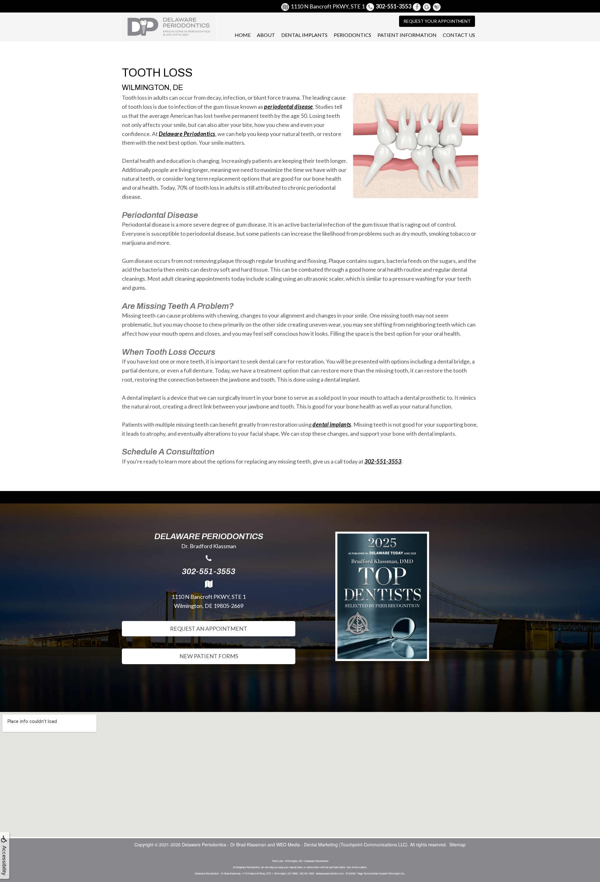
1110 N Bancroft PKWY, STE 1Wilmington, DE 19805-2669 (209, 601)
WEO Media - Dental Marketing (307, 844)
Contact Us (459, 35)
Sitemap (457, 844)
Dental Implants (304, 35)
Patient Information (407, 35)
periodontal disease (288, 106)
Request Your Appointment (437, 21)
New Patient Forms (208, 656)
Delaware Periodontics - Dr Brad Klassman (224, 844)
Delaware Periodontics (187, 133)
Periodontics (352, 35)
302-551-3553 (382, 461)
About (266, 35)
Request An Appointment (208, 628)
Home (243, 35)
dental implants (331, 424)
